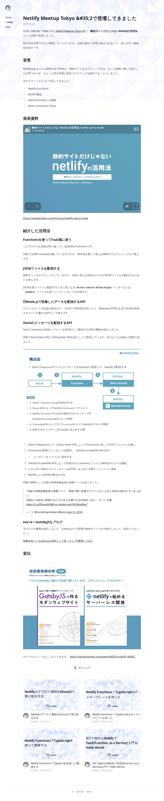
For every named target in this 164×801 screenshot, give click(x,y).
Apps (7, 26)
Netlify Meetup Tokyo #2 (70, 31)
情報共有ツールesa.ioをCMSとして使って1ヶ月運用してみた (58, 541)
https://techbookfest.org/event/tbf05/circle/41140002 (102, 656)
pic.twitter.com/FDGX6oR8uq (71, 504)
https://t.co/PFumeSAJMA (40, 504)
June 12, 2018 (74, 512)
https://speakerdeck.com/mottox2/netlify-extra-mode (55, 218)
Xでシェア (84, 668)
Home (8, 17)
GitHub (80, 791)
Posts (10, 22)
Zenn (89, 791)
